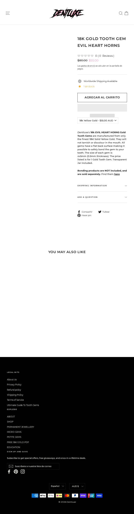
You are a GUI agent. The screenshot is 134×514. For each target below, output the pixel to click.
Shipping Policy (15, 395)
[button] (102, 108)
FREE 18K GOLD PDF (18, 442)
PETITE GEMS (14, 437)
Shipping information (92, 186)
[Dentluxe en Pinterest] (16, 471)
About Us (12, 379)
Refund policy (14, 390)
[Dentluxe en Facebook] (9, 471)
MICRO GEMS (14, 432)
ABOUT (11, 416)
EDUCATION (13, 447)
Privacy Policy (14, 384)
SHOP (10, 421)
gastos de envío (88, 66)
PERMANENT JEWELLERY (20, 427)
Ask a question (87, 197)
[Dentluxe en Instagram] (23, 471)
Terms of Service (15, 400)
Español (55, 486)
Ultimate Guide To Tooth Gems (23, 405)
